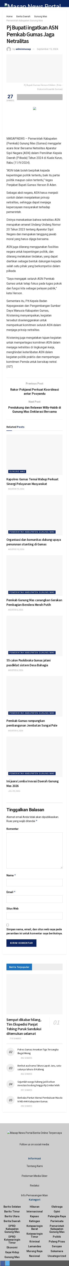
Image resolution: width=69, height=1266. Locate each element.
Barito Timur (12, 1211)
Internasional (34, 1211)
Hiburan (34, 1206)
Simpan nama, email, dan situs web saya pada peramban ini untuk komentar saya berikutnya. (34, 931)
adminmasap (23, 49)
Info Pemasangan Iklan (34, 1195)
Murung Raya (34, 1251)
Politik (57, 1236)
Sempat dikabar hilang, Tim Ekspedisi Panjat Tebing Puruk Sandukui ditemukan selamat (23, 1026)
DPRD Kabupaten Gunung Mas (12, 1228)
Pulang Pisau (57, 1241)
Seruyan (57, 1246)
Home (9, 16)
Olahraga (57, 1206)
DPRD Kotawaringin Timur (12, 1239)
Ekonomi (12, 1247)
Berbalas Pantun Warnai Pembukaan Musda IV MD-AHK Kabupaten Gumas (39, 1099)
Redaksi (34, 1185)
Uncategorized (57, 1256)
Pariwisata (56, 1221)
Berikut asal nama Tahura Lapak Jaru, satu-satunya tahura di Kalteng (39, 1067)
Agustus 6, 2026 (15, 610)
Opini (57, 1211)
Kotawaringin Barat (34, 1227)
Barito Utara (12, 1216)
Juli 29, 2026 (14, 791)
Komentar (12, 828)
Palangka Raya (57, 1216)
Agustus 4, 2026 (15, 731)
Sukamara (57, 1251)
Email (11, 892)
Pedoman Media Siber (34, 1175)
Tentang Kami (34, 1166)
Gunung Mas (40, 16)
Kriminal (34, 1241)
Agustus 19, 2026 (16, 489)
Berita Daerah (23, 16)
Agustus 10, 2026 (16, 549)
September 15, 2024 (47, 49)
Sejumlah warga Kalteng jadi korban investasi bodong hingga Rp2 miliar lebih (38, 1083)
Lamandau (34, 1246)
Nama (11, 875)
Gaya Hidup (12, 1252)
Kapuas (34, 1216)
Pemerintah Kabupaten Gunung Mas (24, 20)
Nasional (34, 1256)
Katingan (34, 1221)
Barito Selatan (12, 1206)
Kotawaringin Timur (34, 1235)
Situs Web (12, 908)
